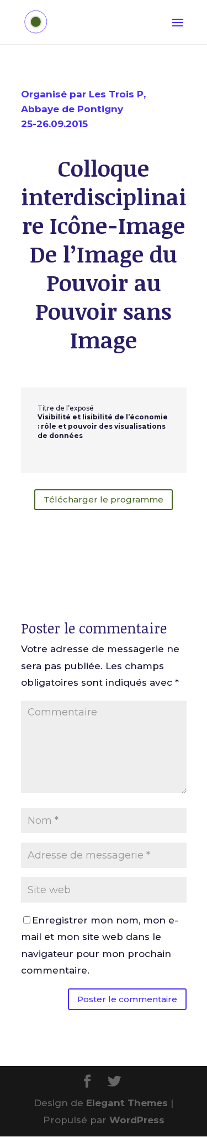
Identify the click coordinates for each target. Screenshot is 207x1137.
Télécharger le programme (103, 499)
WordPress (136, 1119)
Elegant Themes (127, 1102)
